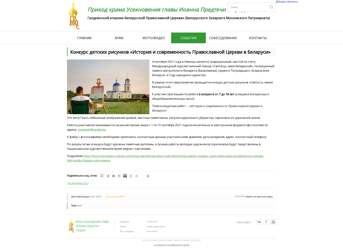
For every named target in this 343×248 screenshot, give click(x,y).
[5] (244, 196)
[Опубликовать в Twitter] (136, 176)
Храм (119, 38)
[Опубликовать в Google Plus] (102, 176)
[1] (236, 196)
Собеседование (223, 38)
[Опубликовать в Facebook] (108, 176)
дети (79, 205)
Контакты (258, 38)
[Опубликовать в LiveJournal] (119, 176)
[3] (240, 196)
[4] (242, 196)
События (188, 38)
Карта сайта (244, 222)
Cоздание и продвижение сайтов (171, 244)
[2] (238, 196)
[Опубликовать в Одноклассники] (131, 176)
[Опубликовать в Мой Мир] (125, 176)
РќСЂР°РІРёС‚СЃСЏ (78, 183)
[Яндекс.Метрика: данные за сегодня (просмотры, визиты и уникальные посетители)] (287, 1)
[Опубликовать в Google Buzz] (113, 176)
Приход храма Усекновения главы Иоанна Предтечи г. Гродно (169, 9)
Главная (84, 38)
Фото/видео (154, 38)
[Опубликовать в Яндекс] (148, 176)
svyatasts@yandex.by (92, 130)
